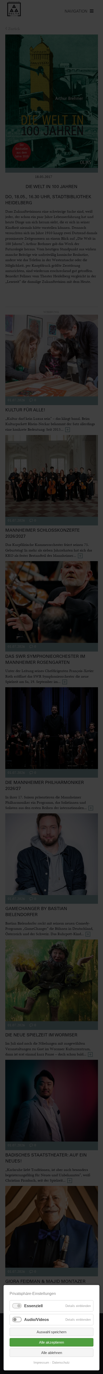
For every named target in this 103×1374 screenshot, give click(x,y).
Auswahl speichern (51, 1332)
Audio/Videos (36, 1320)
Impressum (41, 1362)
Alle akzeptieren (51, 1342)
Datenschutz (61, 1362)
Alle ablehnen (51, 1353)
